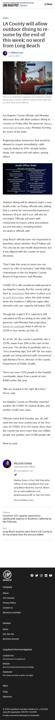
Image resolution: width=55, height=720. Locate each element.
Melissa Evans (17, 52)
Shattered (18, 674)
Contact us (8, 608)
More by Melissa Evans (23, 500)
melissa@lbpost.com (25, 471)
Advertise (7, 696)
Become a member (12, 612)
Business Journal (11, 639)
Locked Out (14, 657)
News (5, 18)
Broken (18, 665)
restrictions (18, 293)
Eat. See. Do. (8, 634)
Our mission (9, 598)
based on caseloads (14, 326)
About (6, 593)
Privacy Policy (9, 603)
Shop (5, 692)
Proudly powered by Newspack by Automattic (21, 715)
